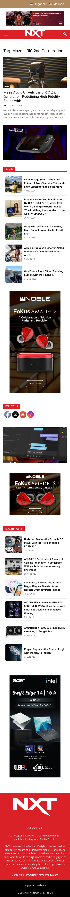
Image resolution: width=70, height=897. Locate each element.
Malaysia (41, 885)
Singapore (29, 885)
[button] (5, 34)
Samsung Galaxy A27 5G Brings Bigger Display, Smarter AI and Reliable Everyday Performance (42, 586)
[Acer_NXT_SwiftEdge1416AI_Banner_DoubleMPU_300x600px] (35, 776)
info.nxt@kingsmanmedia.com (41, 874)
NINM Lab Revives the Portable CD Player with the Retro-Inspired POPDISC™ (43, 543)
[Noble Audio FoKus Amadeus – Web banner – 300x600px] (35, 392)
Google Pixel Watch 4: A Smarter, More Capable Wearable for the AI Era (43, 230)
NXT (5, 105)
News (6, 86)
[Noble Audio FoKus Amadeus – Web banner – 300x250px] (35, 514)
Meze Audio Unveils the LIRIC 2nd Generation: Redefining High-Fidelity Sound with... (31, 96)
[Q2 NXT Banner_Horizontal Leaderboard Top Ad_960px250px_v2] (35, 25)
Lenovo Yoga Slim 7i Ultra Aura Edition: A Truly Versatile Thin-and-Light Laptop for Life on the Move (44, 183)
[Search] (65, 34)
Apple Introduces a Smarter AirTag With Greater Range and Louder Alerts (44, 251)
